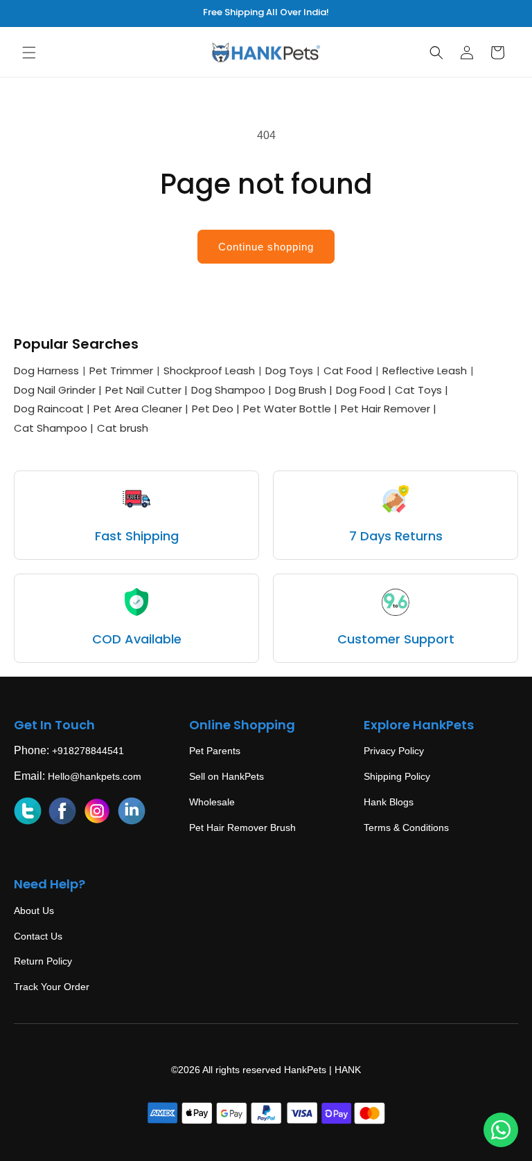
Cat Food (347, 370)
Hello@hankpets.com (94, 776)
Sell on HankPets (226, 776)
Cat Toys (421, 390)
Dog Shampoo (231, 390)
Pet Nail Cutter (146, 390)
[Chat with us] (501, 1130)
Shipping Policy (397, 776)
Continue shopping (266, 247)
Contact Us (38, 936)
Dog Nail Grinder (58, 390)
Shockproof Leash (209, 370)
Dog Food (363, 390)
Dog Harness (46, 370)
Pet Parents (214, 750)
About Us (34, 910)
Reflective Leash (424, 370)
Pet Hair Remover (388, 408)
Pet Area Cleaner (141, 408)
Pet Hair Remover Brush (242, 827)
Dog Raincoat (52, 408)
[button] (29, 52)
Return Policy (43, 961)
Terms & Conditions (406, 827)
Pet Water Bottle (290, 408)
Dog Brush (303, 390)
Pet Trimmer (121, 370)
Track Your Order (51, 986)
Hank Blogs (389, 801)
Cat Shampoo (54, 428)
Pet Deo (216, 408)
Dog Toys (289, 370)
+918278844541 (88, 750)
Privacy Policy (394, 750)
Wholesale (212, 801)
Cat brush (122, 428)
